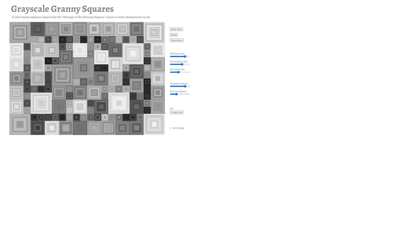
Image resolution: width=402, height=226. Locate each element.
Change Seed (176, 112)
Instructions (176, 40)
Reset (174, 35)
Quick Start (176, 29)
